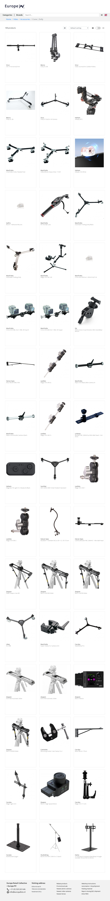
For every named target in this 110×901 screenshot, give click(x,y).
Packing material (87, 889)
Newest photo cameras (64, 889)
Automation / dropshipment (91, 886)
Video (15, 19)
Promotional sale (62, 886)
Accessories (25, 19)
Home (8, 19)
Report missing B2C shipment (91, 891)
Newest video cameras (64, 891)
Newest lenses (61, 894)
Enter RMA (85, 894)
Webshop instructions (89, 884)
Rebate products (62, 884)
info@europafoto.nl (17, 892)
